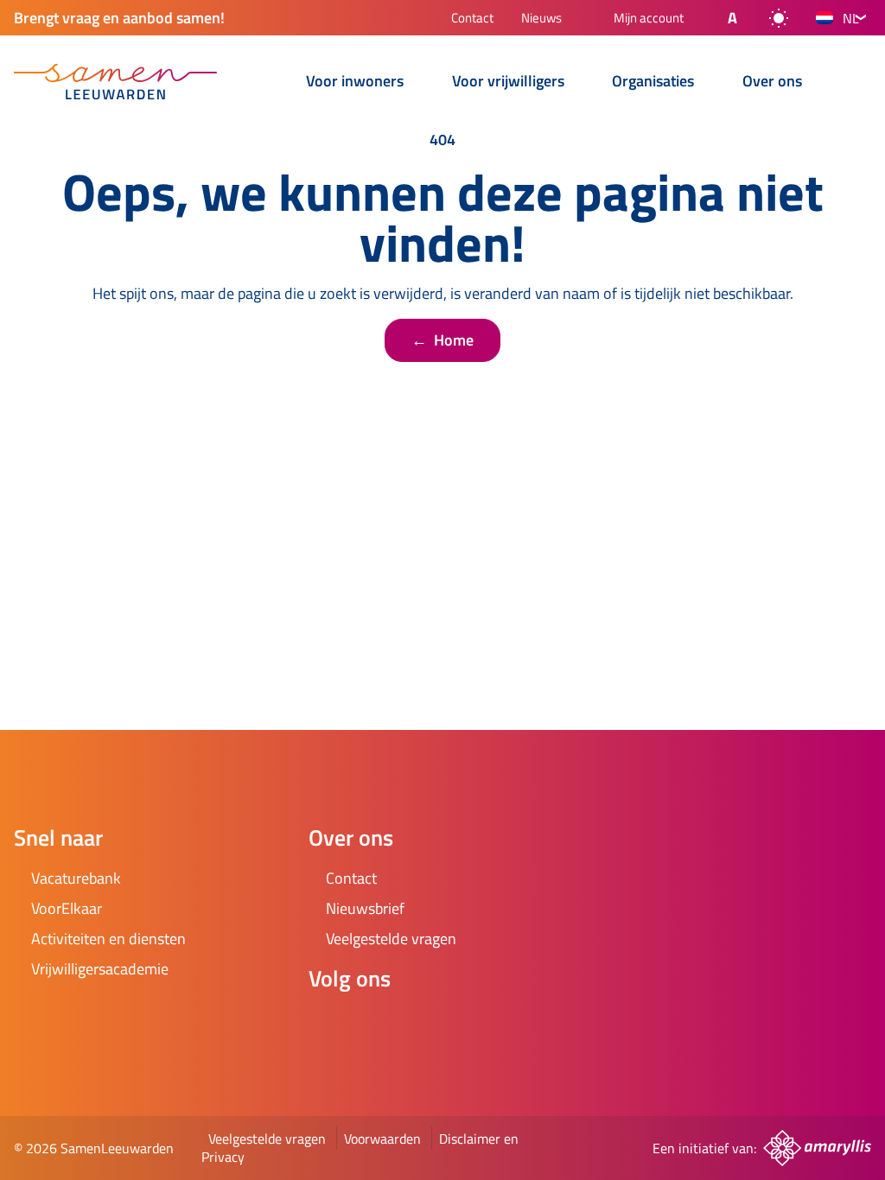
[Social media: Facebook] (329, 1024)
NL (851, 18)
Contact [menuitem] (472, 19)
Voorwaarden (382, 1138)
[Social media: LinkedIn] (426, 1024)
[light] (778, 18)
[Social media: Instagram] (377, 1024)
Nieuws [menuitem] (541, 19)
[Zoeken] (857, 83)
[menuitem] (268, 83)
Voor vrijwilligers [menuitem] (508, 82)
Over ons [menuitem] (772, 82)
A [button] (732, 17)
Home (442, 340)
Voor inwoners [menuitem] (355, 82)
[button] (718, 18)
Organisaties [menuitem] (653, 82)
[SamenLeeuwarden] (115, 81)
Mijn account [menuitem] (649, 19)
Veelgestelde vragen (267, 1138)
